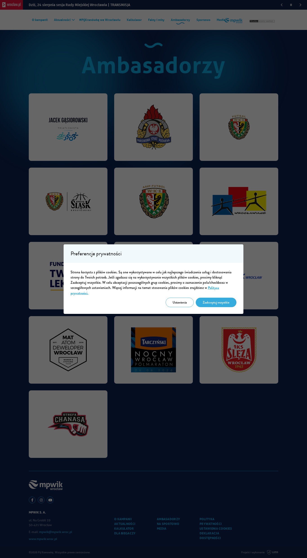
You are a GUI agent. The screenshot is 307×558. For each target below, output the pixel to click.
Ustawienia (180, 302)
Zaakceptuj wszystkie (216, 302)
